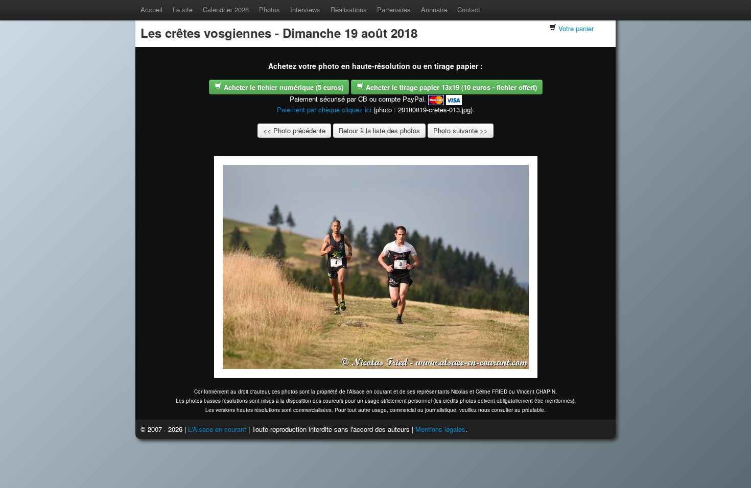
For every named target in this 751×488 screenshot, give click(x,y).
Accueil (151, 9)
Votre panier (576, 28)
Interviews (305, 9)
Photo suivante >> (460, 130)
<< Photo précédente (294, 130)
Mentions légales (440, 429)
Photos (269, 9)
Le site (183, 9)
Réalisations (349, 9)
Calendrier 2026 (226, 9)
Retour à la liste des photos (379, 130)
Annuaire (434, 9)
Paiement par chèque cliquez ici (324, 109)
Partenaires (394, 9)
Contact (468, 9)
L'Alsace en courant (217, 429)
